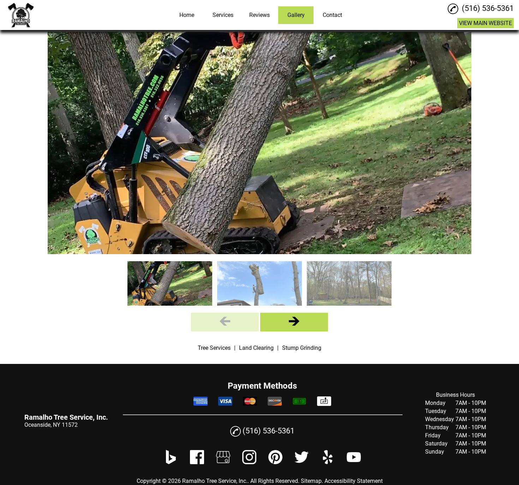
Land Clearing (256, 348)
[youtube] (353, 462)
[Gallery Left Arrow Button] (225, 322)
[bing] (171, 462)
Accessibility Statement (353, 481)
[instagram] (249, 462)
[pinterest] (275, 462)
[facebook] (197, 462)
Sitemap (311, 481)
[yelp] (327, 462)
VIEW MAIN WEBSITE (485, 23)
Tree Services (214, 348)
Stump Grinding (301, 348)
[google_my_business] (223, 462)
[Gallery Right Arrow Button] (294, 322)
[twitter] (301, 462)
